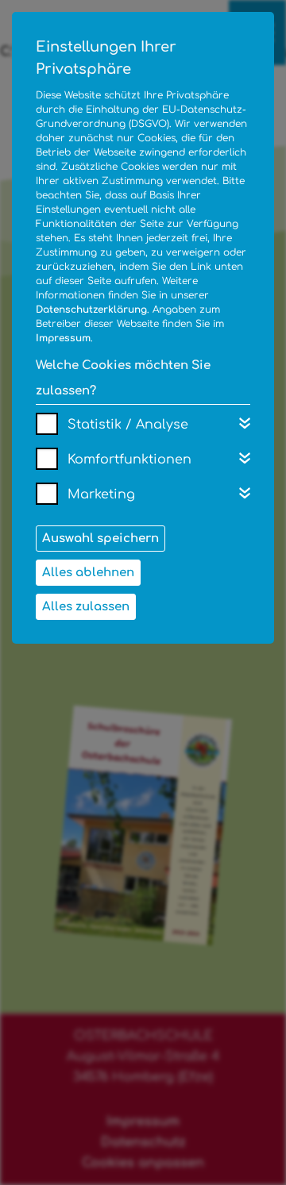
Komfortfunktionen (129, 459)
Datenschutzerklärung (91, 309)
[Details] (244, 423)
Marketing (101, 494)
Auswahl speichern (100, 538)
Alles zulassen (85, 607)
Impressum (63, 338)
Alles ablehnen (88, 572)
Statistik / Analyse (128, 424)
